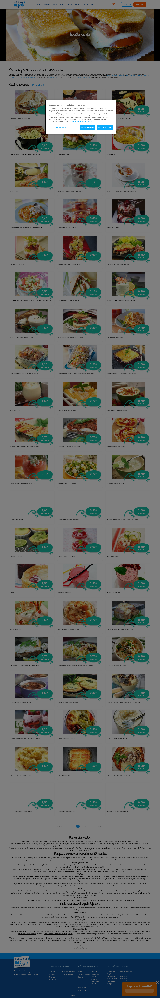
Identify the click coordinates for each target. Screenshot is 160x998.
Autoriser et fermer (105, 127)
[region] (80, 117)
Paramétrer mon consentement (60, 128)
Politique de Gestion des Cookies (82, 121)
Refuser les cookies (87, 127)
